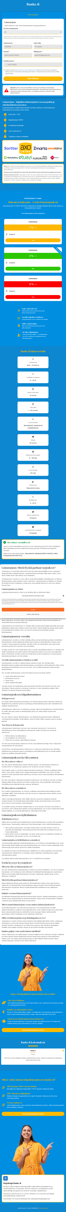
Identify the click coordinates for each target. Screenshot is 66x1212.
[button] (63, 596)
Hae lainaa (33, 78)
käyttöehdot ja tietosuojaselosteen (26, 70)
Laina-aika (37, 43)
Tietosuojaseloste (44, 1208)
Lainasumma (7, 43)
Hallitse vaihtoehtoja (33, 614)
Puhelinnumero (8, 61)
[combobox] (5, 65)
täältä (13, 604)
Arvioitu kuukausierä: (10, 28)
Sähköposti (38, 52)
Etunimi (6, 52)
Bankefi (33, 4)
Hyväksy (33, 609)
